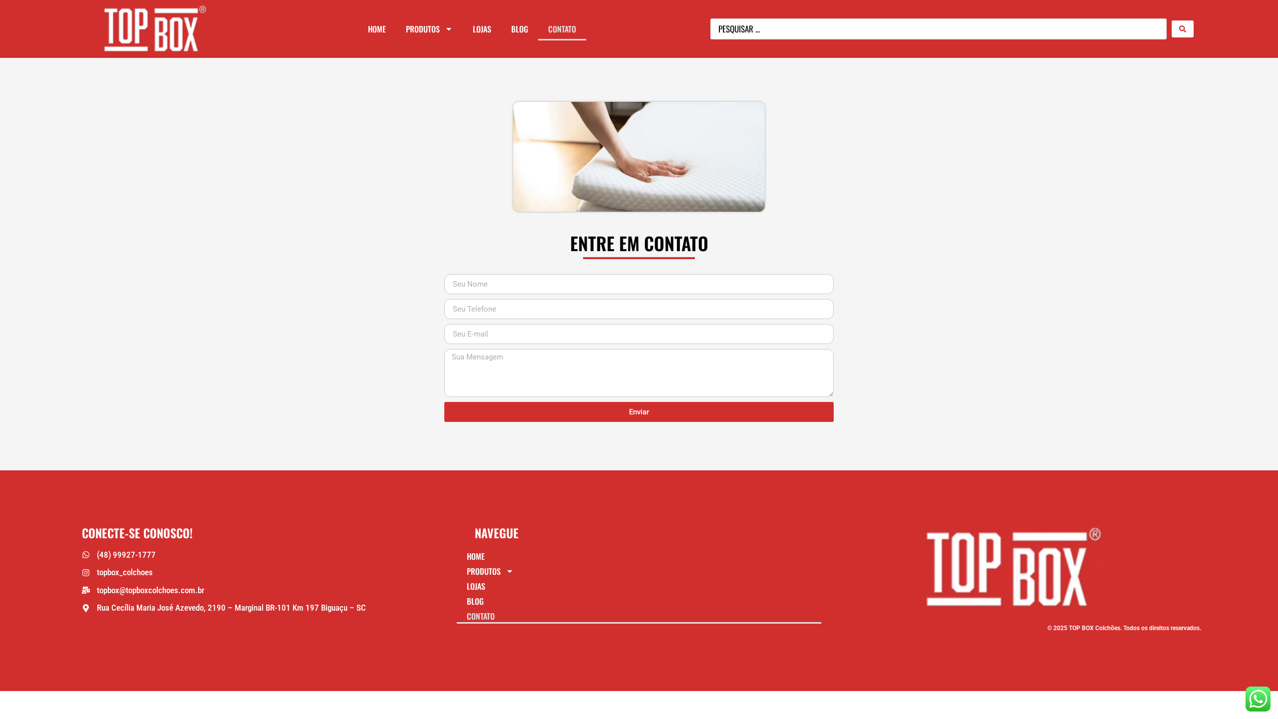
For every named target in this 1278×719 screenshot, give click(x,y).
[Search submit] (1183, 28)
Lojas (482, 29)
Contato (562, 29)
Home (377, 29)
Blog (519, 29)
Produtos (423, 29)
